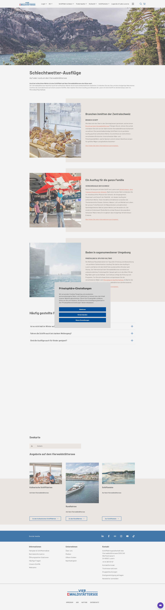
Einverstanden (82, 315)
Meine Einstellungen (82, 320)
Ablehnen (82, 309)
